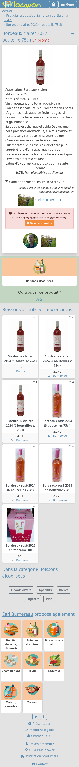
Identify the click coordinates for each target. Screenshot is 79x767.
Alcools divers (21, 590)
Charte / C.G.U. (41, 736)
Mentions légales (41, 730)
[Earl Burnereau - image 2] (48, 240)
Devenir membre (40, 223)
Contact (41, 764)
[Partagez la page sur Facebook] (43, 717)
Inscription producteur (41, 756)
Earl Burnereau (20, 371)
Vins (49, 599)
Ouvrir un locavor (41, 750)
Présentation (41, 723)
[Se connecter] (53, 4)
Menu (69, 4)
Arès (39, 299)
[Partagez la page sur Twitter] (35, 717)
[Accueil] (22, 4)
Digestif (33, 599)
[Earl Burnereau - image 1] (31, 240)
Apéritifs (45, 590)
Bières (63, 590)
